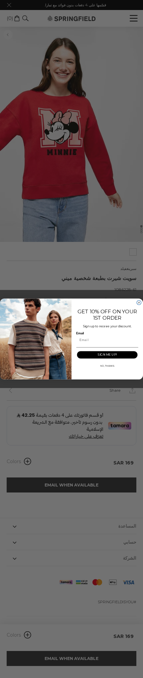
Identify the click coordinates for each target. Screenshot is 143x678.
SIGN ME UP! (107, 354)
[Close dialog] (139, 302)
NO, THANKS (107, 365)
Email (80, 333)
